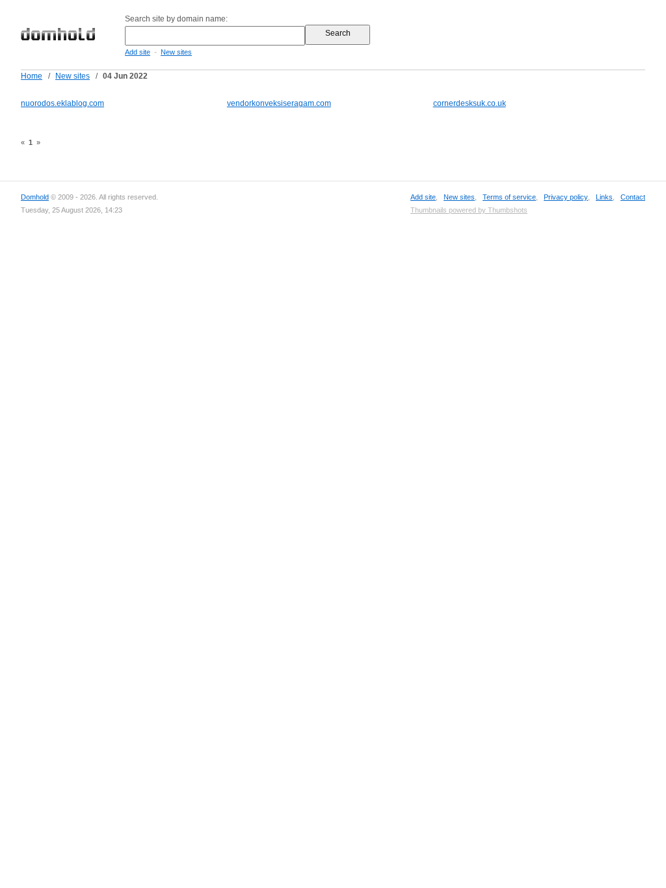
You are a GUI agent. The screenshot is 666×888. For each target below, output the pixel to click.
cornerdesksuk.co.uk (469, 103)
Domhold (35, 197)
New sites (176, 52)
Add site (137, 52)
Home (31, 76)
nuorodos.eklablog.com (62, 103)
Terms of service (509, 197)
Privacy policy (566, 197)
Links (604, 197)
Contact (632, 197)
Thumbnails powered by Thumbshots (468, 210)
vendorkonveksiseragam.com (279, 103)
